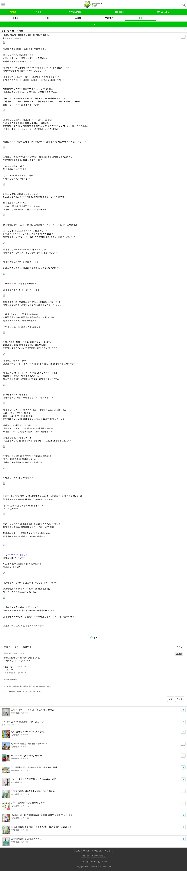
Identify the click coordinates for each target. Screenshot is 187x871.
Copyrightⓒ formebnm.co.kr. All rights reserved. (93, 867)
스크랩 (179, 647)
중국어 (78, 18)
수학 (47, 18)
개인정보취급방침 (98, 856)
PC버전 (86, 851)
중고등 (15, 18)
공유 (95, 637)
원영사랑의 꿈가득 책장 (12, 30)
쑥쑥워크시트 (75, 12)
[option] (15, 17)
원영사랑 (6, 38)
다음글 (23, 692)
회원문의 (108, 851)
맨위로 (179, 699)
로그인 (78, 851)
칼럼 (140, 18)
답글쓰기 (27, 647)
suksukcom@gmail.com (98, 862)
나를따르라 (119, 12)
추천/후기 (109, 18)
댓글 (7, 647)
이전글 (29, 686)
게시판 (13, 12)
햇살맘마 (7, 653)
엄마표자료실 (163, 12)
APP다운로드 (97, 851)
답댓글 (179, 653)
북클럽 (38, 12)
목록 (171, 699)
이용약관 (85, 856)
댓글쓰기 (16, 647)
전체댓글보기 (10, 679)
